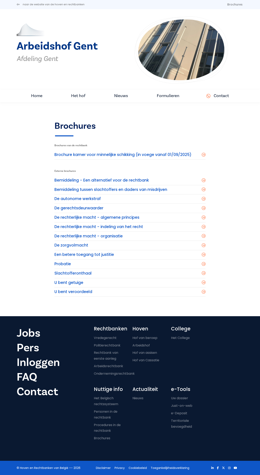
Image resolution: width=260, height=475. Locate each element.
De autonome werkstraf (77, 198)
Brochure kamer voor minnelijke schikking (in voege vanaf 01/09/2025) (123, 154)
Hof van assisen (144, 352)
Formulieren (168, 95)
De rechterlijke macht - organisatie (88, 236)
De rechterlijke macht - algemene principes (96, 217)
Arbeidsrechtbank (108, 366)
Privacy (120, 468)
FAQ (27, 377)
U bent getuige (68, 282)
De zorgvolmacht (71, 245)
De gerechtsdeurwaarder (78, 208)
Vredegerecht (105, 337)
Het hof (78, 95)
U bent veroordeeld (73, 291)
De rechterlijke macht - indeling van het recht (98, 226)
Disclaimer (103, 468)
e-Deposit (179, 413)
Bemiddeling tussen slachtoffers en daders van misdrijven (110, 189)
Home (36, 95)
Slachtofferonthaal (73, 273)
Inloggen (38, 362)
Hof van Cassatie (145, 360)
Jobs (28, 333)
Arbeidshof (141, 345)
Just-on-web (181, 405)
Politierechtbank (107, 345)
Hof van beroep (144, 337)
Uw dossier (179, 398)
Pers (28, 348)
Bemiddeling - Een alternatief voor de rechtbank (101, 180)
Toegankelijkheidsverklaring (170, 468)
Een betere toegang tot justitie (84, 254)
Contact (221, 95)
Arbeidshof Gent (57, 46)
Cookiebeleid (138, 468)
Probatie (62, 264)
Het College (180, 337)
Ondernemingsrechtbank (114, 373)
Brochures (235, 4)
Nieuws (121, 95)
